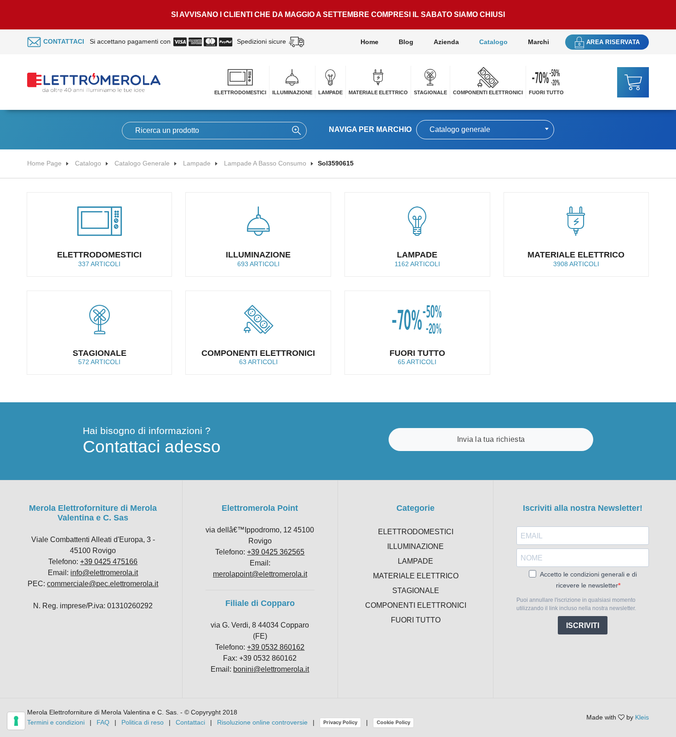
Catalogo (493, 42)
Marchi (538, 42)
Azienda (446, 42)
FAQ (103, 722)
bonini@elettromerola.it (271, 669)
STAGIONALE (430, 92)
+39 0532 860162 (275, 647)
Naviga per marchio (370, 129)
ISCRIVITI (582, 625)
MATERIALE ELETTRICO (378, 92)
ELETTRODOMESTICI (240, 92)
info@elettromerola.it (104, 573)
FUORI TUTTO (546, 92)
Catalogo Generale (142, 163)
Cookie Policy (393, 722)
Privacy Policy (340, 722)
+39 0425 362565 (275, 552)
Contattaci (190, 722)
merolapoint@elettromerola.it (260, 574)
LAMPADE (330, 92)
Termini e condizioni (56, 722)
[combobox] (485, 129)
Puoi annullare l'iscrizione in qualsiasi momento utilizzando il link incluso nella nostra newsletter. (576, 604)
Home (369, 42)
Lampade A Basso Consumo (265, 163)
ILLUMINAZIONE (292, 92)
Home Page (44, 163)
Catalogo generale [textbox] (460, 129)
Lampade (197, 163)
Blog (406, 42)
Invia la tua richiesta (491, 439)
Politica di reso (142, 722)
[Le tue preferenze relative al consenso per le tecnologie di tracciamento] (16, 721)
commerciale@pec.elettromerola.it (102, 584)
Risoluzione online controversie (263, 722)
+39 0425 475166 (108, 562)
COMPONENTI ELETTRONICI (488, 92)
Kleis (642, 717)
